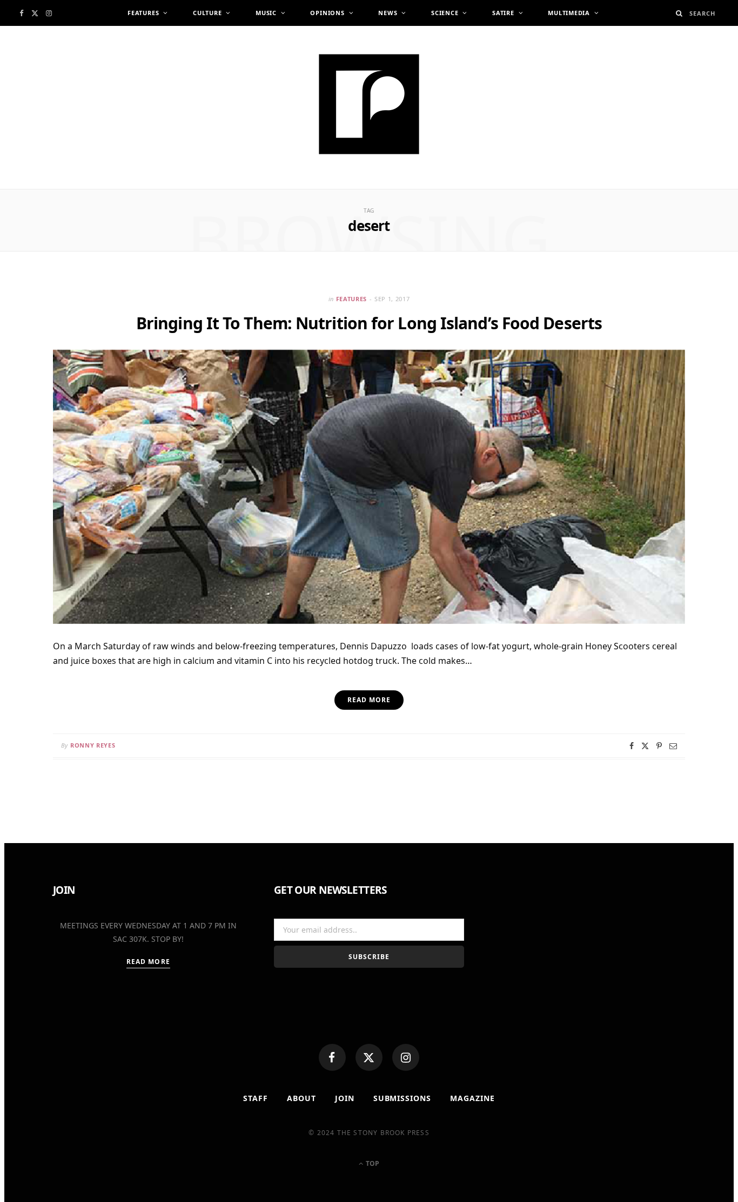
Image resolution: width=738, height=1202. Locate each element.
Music (266, 13)
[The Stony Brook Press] (369, 104)
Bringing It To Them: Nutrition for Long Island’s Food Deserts (369, 323)
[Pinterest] (659, 746)
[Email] (673, 746)
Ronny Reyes (92, 745)
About (301, 1098)
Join (344, 1098)
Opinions (327, 13)
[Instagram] (405, 1057)
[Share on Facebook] (631, 746)
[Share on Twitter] (645, 746)
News (387, 13)
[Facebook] (332, 1057)
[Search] (679, 13)
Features (143, 13)
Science (444, 13)
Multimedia (569, 13)
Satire (503, 13)
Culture (207, 13)
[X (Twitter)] (369, 1057)
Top (371, 1163)
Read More (148, 961)
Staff (255, 1098)
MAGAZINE (472, 1098)
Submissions (402, 1098)
